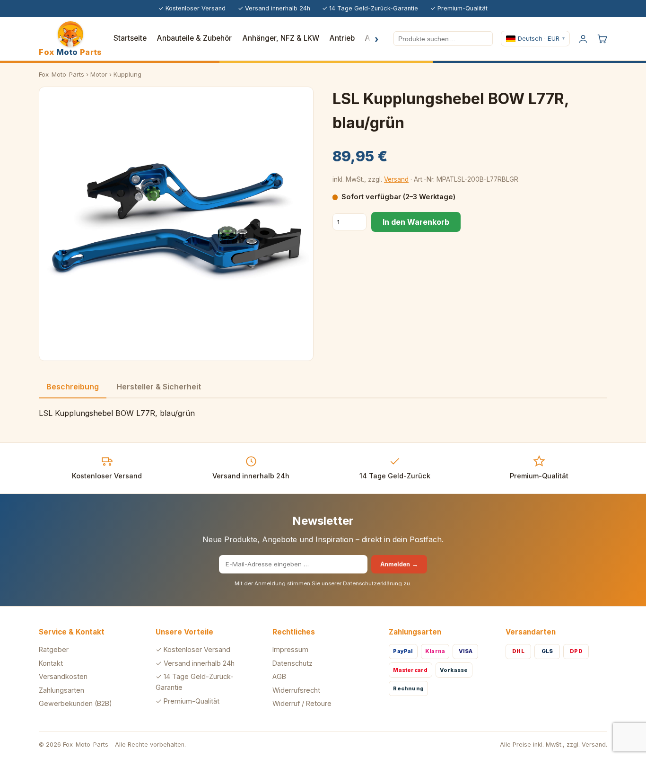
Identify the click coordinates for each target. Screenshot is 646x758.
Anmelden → (399, 564)
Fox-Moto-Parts (61, 74)
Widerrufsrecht (296, 690)
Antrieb (342, 38)
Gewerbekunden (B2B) (75, 703)
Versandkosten (63, 676)
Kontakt (51, 663)
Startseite (130, 38)
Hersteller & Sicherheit (158, 386)
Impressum (290, 649)
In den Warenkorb (416, 222)
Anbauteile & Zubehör (194, 38)
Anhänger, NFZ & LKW (281, 38)
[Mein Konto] (583, 39)
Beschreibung (72, 386)
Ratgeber (54, 649)
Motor (98, 74)
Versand (396, 179)
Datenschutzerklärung (372, 583)
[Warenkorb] (602, 39)
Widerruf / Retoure (302, 703)
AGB (279, 676)
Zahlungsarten (61, 690)
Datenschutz (292, 663)
